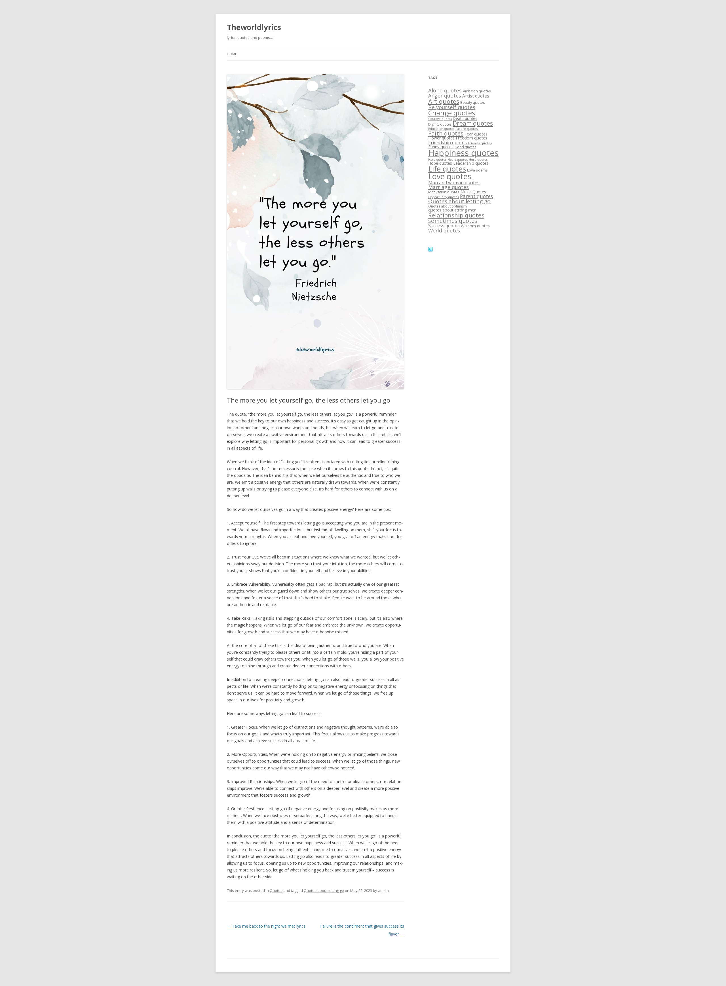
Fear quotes (476, 134)
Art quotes (443, 101)
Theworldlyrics (254, 27)
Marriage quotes (448, 187)
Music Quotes (473, 191)
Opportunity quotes (443, 197)
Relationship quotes (456, 215)
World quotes (444, 230)
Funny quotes (440, 146)
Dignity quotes (439, 124)
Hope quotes (440, 163)
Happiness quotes (463, 152)
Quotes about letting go (324, 890)
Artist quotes (475, 96)
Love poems (477, 170)
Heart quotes (458, 159)
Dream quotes (473, 123)
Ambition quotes (477, 91)
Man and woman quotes (454, 182)
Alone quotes (445, 90)
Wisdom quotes (475, 225)
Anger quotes (444, 95)
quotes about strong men (452, 210)
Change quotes (451, 112)
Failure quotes (466, 128)
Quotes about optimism (447, 206)
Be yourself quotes (451, 107)
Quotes (276, 890)
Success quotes (444, 226)
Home (232, 54)
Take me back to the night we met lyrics (266, 926)
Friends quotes (480, 143)
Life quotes (447, 169)
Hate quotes (437, 160)
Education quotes (441, 129)
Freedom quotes (471, 138)
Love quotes (449, 176)
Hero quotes (478, 160)
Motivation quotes (443, 191)
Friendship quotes (447, 142)
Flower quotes (441, 138)
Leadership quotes (470, 163)
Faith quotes (445, 133)
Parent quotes (476, 196)
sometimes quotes (452, 221)
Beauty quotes (472, 102)
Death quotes (465, 118)
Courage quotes (440, 119)
